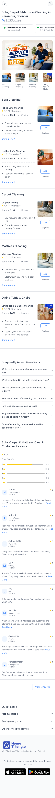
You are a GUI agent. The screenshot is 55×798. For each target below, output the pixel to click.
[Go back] (4, 3)
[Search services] (50, 3)
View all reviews (42, 687)
